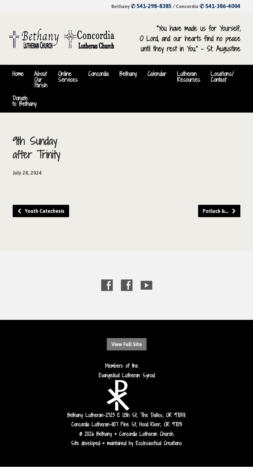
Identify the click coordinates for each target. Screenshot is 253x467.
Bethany (128, 73)
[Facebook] (107, 285)
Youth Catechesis (44, 211)
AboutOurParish (41, 79)
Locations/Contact (222, 76)
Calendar (157, 73)
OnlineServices (68, 76)
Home (18, 73)
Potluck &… (216, 211)
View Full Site (126, 344)
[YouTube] (146, 285)
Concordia (98, 73)
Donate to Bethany (25, 100)
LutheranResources (188, 76)
